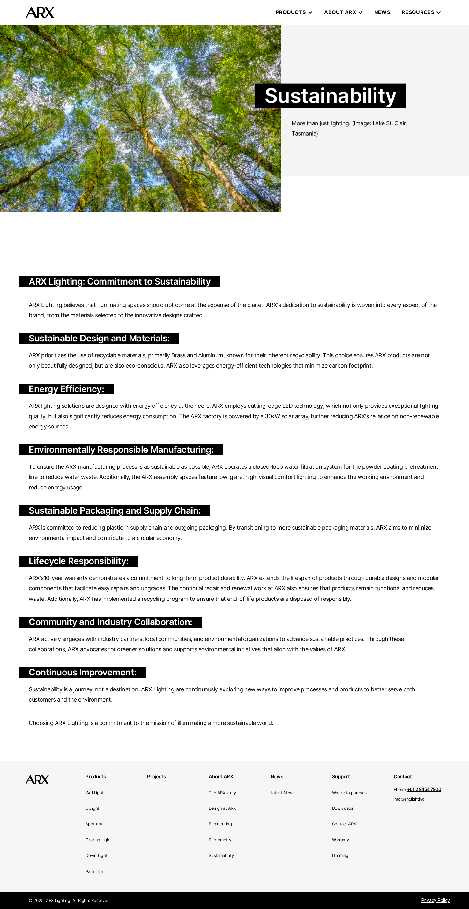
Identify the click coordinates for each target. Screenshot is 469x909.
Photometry (220, 839)
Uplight (92, 808)
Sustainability (221, 855)
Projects (156, 776)
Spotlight (94, 823)
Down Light (96, 855)
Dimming (340, 855)
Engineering (220, 823)
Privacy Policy (435, 900)
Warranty (340, 839)
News (382, 12)
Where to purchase (350, 792)
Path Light (95, 871)
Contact (403, 776)
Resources (418, 12)
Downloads (342, 808)
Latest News (283, 792)
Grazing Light (98, 839)
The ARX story (222, 792)
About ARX (340, 12)
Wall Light (94, 792)
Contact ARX (344, 823)
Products (291, 12)
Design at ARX (222, 808)
